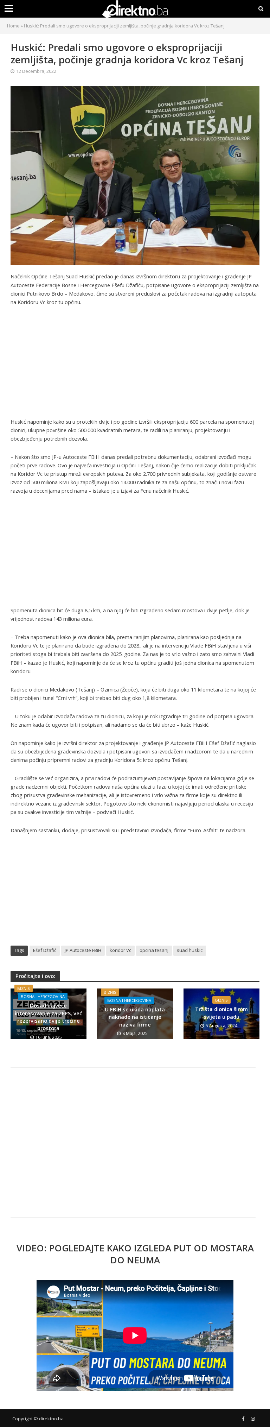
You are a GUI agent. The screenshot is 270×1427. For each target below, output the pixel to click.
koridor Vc (120, 950)
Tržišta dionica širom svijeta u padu (221, 1012)
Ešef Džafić (44, 950)
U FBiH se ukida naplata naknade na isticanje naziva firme (135, 1017)
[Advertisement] (135, 365)
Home (13, 26)
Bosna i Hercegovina (43, 996)
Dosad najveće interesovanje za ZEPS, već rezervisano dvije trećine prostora (48, 1016)
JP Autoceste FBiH (83, 950)
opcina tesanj (154, 950)
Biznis (23, 988)
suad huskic (189, 950)
